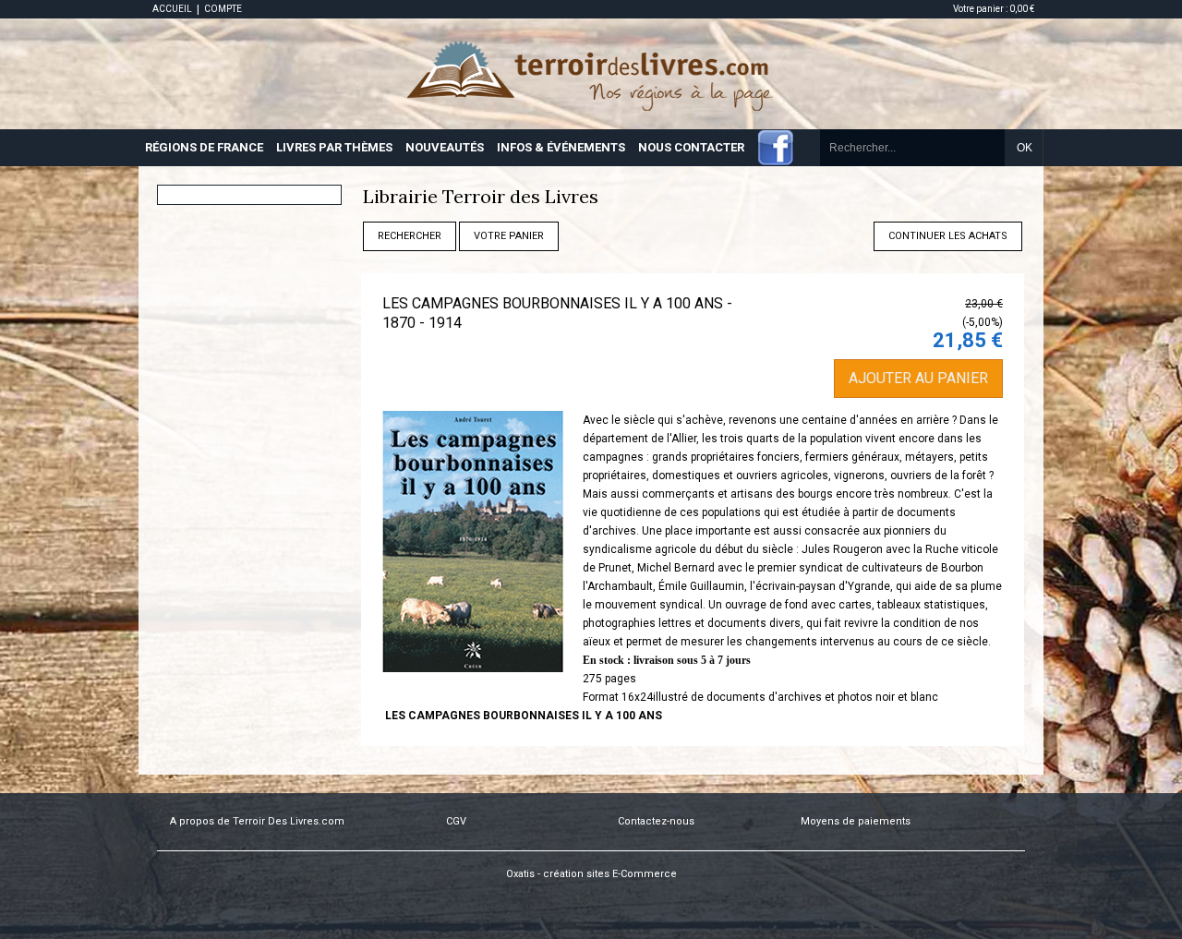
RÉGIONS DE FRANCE (204, 147)
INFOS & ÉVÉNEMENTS (561, 147)
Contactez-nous (656, 821)
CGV (456, 821)
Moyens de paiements (856, 821)
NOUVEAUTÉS (444, 147)
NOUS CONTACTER (691, 147)
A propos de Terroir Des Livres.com (257, 821)
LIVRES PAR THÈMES (334, 147)
